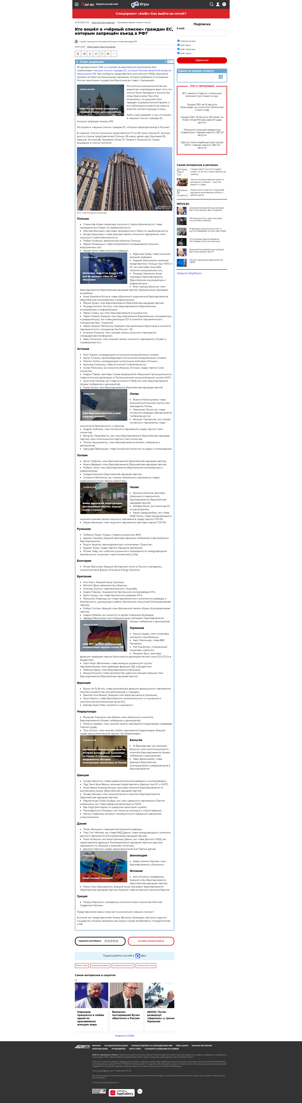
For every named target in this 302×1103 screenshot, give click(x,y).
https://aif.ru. (101, 1078)
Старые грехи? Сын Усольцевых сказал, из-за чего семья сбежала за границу (208, 171)
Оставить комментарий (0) (151, 941)
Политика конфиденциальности (105, 1083)
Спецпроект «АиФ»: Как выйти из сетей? (151, 13)
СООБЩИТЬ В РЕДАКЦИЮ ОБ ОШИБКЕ (162, 1049)
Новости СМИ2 (124, 1035)
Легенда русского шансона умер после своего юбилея (205, 219)
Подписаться (202, 60)
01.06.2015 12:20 (82, 22)
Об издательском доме (116, 1046)
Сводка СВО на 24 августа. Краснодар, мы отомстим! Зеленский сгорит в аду (202, 107)
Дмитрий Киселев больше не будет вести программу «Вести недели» (206, 209)
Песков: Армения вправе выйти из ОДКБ (206, 261)
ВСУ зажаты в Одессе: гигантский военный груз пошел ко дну (202, 94)
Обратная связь (100, 1049)
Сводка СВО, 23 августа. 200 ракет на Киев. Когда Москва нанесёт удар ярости (202, 120)
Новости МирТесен (189, 273)
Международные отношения (101, 47)
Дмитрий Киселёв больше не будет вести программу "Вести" (206, 250)
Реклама (96, 1046)
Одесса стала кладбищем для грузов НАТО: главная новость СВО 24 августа (202, 145)
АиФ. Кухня (185, 53)
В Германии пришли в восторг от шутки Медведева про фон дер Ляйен (207, 230)
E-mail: (181, 28)
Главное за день (188, 41)
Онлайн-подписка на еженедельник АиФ (151, 1046)
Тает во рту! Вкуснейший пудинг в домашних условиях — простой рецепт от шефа (207, 182)
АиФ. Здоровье (187, 49)
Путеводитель (119, 1049)
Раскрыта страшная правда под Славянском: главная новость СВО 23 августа (202, 132)
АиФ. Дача (185, 45)
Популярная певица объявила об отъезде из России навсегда (204, 240)
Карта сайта (135, 1049)
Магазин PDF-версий (202, 1046)
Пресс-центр (182, 1046)
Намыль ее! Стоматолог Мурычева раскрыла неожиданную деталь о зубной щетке (207, 192)
